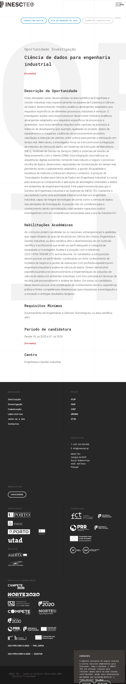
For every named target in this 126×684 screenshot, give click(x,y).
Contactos (13, 424)
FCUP (73, 399)
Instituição (14, 399)
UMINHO (74, 414)
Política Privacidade (23, 676)
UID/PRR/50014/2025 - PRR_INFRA (26, 645)
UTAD (73, 419)
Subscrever (17, 494)
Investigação (15, 404)
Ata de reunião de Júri (64, 20)
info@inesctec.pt (81, 448)
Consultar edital (34, 20)
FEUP (73, 404)
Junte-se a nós (16, 419)
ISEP (73, 409)
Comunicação (14, 409)
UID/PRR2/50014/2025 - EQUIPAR (25, 653)
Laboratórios (15, 414)
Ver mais (99, 679)
